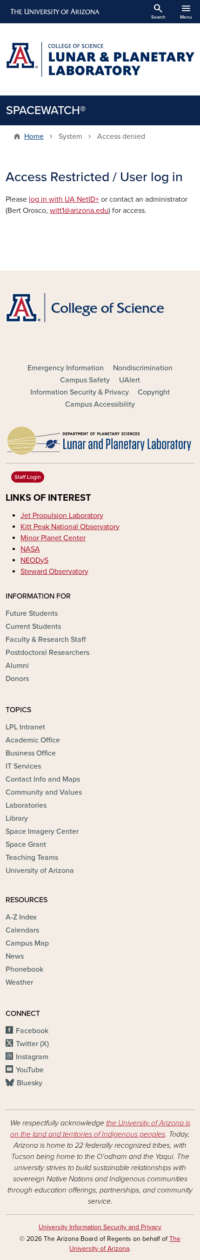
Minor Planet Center (53, 538)
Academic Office (33, 740)
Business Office (31, 753)
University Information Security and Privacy (100, 1227)
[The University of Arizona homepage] (54, 11)
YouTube (30, 1070)
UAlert (129, 380)
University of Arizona (40, 870)
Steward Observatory (54, 571)
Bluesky (29, 1083)
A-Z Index (21, 917)
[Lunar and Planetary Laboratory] (100, 438)
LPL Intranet (25, 727)
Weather (19, 982)
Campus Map (27, 943)
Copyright (154, 392)
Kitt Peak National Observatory (70, 526)
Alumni (17, 665)
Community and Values (44, 792)
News (15, 956)
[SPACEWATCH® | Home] (100, 59)
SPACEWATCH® (46, 110)
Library (17, 818)
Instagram (32, 1057)
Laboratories (26, 805)
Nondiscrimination (143, 368)
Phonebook (24, 969)
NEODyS (34, 560)
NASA (30, 549)
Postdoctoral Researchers (47, 652)
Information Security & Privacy (79, 392)
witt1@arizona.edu (79, 210)
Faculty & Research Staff (46, 639)
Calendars (22, 930)
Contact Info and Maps (43, 779)
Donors (17, 678)
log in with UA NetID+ (64, 199)
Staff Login (27, 477)
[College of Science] (100, 307)
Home (34, 136)
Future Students (32, 613)
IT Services (23, 766)
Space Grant (26, 844)
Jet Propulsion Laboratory (61, 515)
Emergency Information (65, 368)
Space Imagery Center (42, 831)
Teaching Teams (32, 857)
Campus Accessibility (100, 404)
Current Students (33, 626)
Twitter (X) (32, 1044)
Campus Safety (85, 380)
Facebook (32, 1030)
